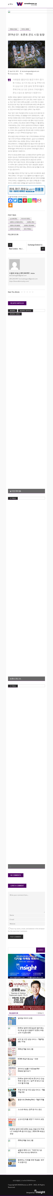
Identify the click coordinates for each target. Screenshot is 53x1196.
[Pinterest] (25, 200)
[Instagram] (34, 200)
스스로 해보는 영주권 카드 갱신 (30, 1109)
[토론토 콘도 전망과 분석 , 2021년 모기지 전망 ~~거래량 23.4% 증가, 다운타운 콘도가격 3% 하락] (26, 589)
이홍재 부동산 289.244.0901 (22, 273)
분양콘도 (12, 310)
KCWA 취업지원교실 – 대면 (28, 1059)
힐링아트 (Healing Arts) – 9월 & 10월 (31, 1100)
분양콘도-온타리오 (25, 310)
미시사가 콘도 (25, 218)
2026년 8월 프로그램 (25, 1140)
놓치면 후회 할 (15, 491)
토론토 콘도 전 (15, 679)
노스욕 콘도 (13, 218)
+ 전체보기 (40, 1013)
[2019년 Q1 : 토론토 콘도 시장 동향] (14, 264)
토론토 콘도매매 (29, 225)
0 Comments (14, 74)
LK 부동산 (13, 498)
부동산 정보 (13, 29)
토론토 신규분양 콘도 (16, 222)
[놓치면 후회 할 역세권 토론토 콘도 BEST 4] (26, 401)
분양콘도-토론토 (15, 314)
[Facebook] (10, 200)
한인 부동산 (27, 229)
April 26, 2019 (14, 71)
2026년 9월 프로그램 (25, 1049)
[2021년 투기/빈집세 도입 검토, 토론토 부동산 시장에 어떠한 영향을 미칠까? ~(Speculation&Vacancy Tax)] (26, 777)
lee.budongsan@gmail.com (30, 71)
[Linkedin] (20, 200)
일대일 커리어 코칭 (25, 1018)
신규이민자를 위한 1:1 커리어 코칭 (31, 1119)
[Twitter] (15, 200)
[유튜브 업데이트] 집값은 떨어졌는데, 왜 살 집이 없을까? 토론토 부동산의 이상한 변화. (31, 1030)
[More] (10, 205)
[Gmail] (39, 200)
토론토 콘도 (30, 222)
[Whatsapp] (29, 200)
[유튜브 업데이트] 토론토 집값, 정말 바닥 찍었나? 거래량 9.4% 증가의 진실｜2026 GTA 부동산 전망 (27, 1131)
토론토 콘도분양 (15, 229)
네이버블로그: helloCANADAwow (23, 1180)
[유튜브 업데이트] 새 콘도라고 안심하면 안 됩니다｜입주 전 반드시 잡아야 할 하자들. (31, 1081)
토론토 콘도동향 (15, 225)
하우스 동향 (25, 29)
